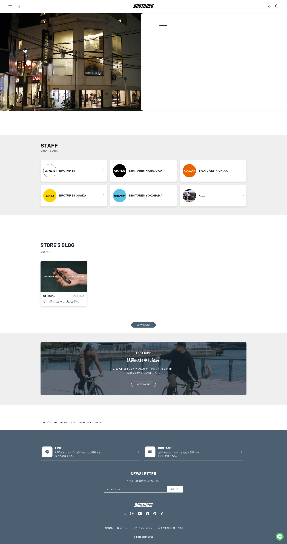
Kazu (202, 195)
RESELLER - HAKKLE (91, 422)
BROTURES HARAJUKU (145, 170)
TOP (43, 422)
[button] (10, 6)
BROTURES (67, 170)
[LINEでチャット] (280, 537)
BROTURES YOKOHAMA (145, 195)
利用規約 (109, 528)
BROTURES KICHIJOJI (214, 170)
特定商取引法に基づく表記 (171, 528)
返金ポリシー (123, 528)
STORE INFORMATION (62, 422)
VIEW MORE (144, 325)
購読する (174, 489)
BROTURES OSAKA (72, 195)
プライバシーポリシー (144, 528)
